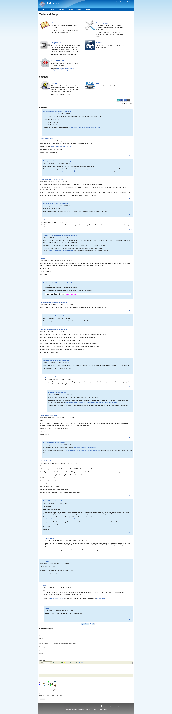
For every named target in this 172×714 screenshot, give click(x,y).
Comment (42, 660)
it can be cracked (46, 220)
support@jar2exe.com (56, 598)
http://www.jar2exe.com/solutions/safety (61, 250)
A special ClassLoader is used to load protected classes (60, 501)
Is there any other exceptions (57, 392)
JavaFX (43, 258)
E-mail (41, 638)
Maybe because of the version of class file (56, 360)
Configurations (102, 23)
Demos (99, 43)
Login (116, 1)
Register (121, 1)
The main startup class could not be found (54, 329)
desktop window (69, 68)
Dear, (44, 585)
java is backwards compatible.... (55, 377)
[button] (47, 662)
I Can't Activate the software (49, 415)
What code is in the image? (47, 690)
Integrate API (56, 43)
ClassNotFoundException (48, 461)
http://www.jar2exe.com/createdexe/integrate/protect (59, 519)
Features (51, 9)
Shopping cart (128, 1)
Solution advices (57, 60)
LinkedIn (125, 100)
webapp (65, 70)
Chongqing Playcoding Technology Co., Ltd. (76, 710)
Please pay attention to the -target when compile (58, 161)
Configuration (111, 706)
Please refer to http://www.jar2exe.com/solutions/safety (60, 235)
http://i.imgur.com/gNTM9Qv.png (61, 147)
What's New (58, 706)
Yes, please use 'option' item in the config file (57, 111)
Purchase (70, 9)
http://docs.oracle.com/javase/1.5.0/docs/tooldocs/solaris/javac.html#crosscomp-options (91, 402)
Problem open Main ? (47, 139)
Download (61, 9)
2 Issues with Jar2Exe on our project (52, 179)
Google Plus (128, 100)
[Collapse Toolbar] (132, 663)
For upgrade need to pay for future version (54, 302)
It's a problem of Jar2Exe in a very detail (55, 203)
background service (57, 70)
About (88, 9)
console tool (59, 68)
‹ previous (85, 624)
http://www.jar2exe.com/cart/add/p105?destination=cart (83, 450)
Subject (41, 653)
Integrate (118, 706)
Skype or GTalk (100, 598)
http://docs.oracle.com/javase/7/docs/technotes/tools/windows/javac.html (82, 171)
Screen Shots (72, 706)
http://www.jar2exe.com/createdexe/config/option (85, 127)
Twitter (118, 100)
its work (47, 608)
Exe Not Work (45, 561)
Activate (54, 83)
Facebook (121, 100)
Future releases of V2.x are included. (54, 316)
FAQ (97, 83)
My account (50, 706)
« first (77, 624)
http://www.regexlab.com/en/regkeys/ (85, 447)
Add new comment (127, 103)
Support (77, 9)
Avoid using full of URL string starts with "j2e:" (57, 283)
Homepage (42, 647)
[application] (86, 669)
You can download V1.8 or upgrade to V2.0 (56, 442)
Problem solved (50, 538)
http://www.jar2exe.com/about (57, 407)
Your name (42, 632)
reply (130, 133)
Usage (53, 23)
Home (42, 9)
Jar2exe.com (54, 3)
